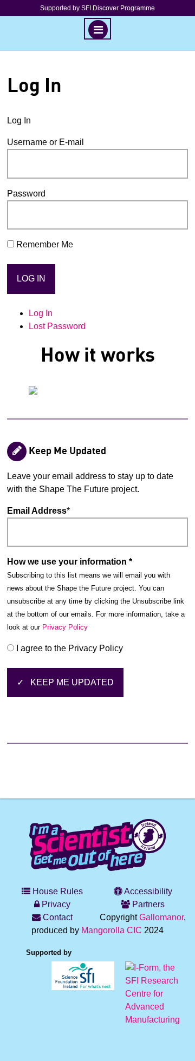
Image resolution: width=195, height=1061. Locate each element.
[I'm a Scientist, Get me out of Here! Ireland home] (97, 843)
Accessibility (147, 891)
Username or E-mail (45, 142)
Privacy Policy (65, 627)
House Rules (56, 891)
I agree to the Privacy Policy (68, 648)
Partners (147, 904)
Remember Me (44, 244)
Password (26, 193)
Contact (57, 917)
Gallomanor (161, 917)
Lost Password (57, 326)
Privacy (55, 904)
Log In (41, 313)
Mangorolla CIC (111, 930)
